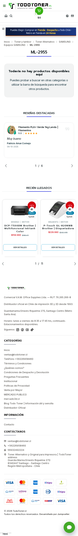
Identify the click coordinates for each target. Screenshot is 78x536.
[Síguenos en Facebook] (22, 330)
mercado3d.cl (12, 398)
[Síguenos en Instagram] (17, 330)
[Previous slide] (7, 165)
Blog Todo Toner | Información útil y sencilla (28, 403)
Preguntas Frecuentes (16, 376)
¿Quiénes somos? (14, 368)
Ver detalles (20, 247)
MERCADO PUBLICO (15, 394)
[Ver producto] (11, 130)
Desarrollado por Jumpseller (54, 514)
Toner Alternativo (45, 42)
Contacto (9, 424)
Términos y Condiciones (17, 363)
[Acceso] (67, 15)
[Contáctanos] (72, 15)
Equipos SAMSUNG (14, 45)
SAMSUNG (65, 42)
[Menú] (4, 5)
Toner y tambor (22, 42)
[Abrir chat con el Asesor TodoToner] (69, 527)
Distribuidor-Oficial (15, 407)
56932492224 (16, 450)
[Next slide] (71, 165)
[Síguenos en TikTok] (32, 330)
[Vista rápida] (32, 209)
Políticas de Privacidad (17, 385)
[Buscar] (10, 15)
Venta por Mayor (13, 390)
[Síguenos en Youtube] (27, 330)
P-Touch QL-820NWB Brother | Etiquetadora (58, 227)
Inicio (7, 42)
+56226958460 (17, 445)
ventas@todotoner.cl (15, 354)
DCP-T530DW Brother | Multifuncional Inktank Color (20, 228)
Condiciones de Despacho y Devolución (26, 372)
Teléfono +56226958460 (18, 359)
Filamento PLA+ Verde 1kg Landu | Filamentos (38, 129)
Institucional (10, 381)
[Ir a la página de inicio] (30, 5)
